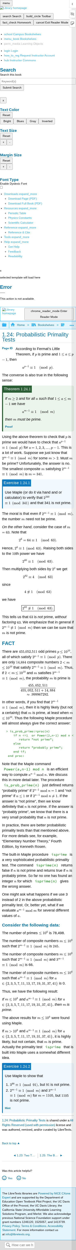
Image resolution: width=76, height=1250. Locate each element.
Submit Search (12, 87)
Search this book (10, 74)
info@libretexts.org (17, 1234)
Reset (6, 115)
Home (20, 325)
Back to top (9, 1143)
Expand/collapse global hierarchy (6, 325)
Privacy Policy (11, 1226)
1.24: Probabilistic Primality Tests (24, 1120)
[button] (14, 251)
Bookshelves (46, 325)
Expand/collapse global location (72, 323)
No (24, 1178)
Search (8, 1245)
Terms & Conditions (33, 1226)
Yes (10, 1178)
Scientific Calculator (20, 222)
